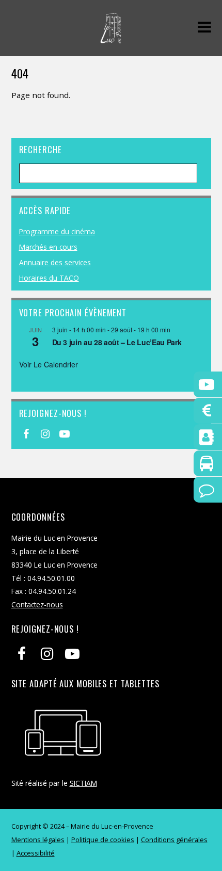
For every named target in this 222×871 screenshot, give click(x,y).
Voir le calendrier (48, 364)
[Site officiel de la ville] (111, 38)
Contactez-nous (37, 604)
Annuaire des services (55, 262)
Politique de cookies (102, 839)
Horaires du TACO (49, 278)
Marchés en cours (48, 247)
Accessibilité (36, 853)
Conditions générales (174, 839)
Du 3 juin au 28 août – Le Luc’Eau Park (117, 342)
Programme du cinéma (57, 231)
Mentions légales (38, 839)
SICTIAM (83, 783)
